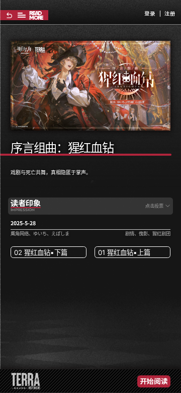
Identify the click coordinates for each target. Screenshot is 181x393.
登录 (149, 14)
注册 (169, 14)
